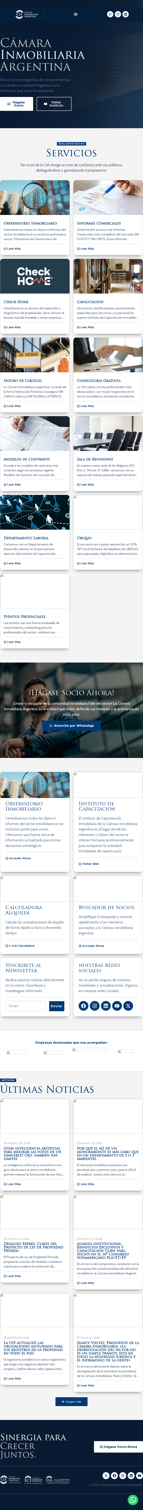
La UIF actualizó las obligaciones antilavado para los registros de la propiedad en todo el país (33, 1348)
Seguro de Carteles (23, 381)
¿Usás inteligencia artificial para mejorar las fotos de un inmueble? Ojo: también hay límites (32, 1154)
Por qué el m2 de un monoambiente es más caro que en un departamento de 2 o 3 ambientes (108, 1154)
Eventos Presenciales (24, 617)
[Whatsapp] (110, 14)
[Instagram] (118, 14)
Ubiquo (84, 538)
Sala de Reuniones (95, 459)
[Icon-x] (106, 1475)
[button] (75, 14)
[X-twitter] (128, 1006)
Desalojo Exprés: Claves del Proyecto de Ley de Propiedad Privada (33, 1247)
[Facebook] (83, 1006)
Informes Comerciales (99, 223)
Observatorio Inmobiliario (30, 223)
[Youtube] (117, 1006)
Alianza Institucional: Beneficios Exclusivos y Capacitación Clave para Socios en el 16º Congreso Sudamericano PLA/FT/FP (103, 1251)
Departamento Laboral (26, 538)
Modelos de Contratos (27, 459)
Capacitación (90, 302)
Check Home (16, 302)
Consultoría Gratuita (99, 381)
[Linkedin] (125, 14)
